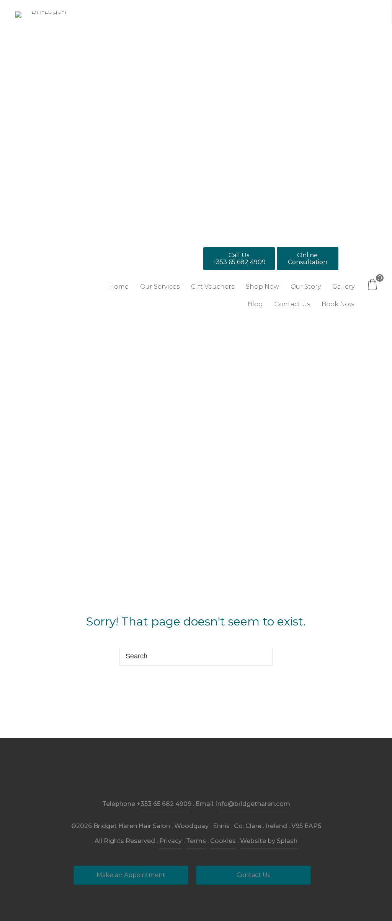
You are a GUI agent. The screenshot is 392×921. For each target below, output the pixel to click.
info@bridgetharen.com (253, 803)
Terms (196, 841)
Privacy (170, 841)
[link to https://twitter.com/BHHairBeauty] (213, 775)
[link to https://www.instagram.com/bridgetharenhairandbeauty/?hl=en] (196, 775)
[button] (239, 258)
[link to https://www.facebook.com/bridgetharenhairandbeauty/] (178, 775)
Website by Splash (268, 841)
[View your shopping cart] (372, 284)
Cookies (223, 841)
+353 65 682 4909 (164, 803)
